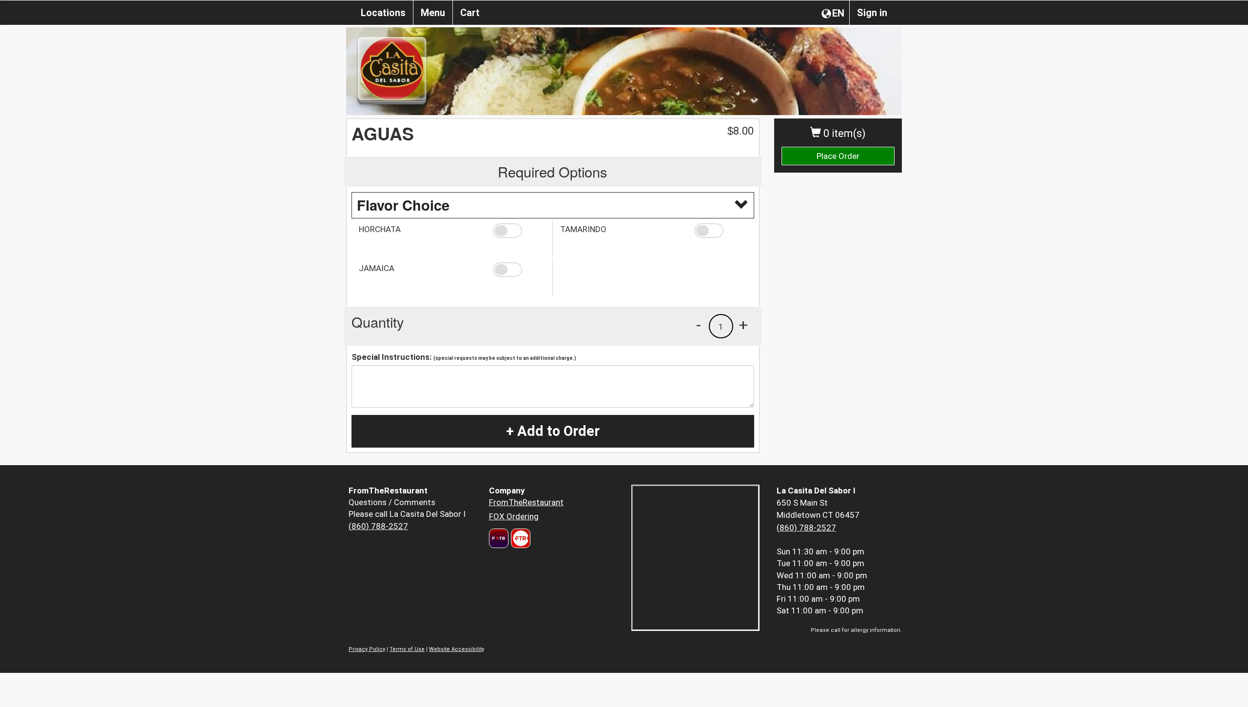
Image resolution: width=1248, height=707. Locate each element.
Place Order (838, 156)
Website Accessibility (456, 649)
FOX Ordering (514, 516)
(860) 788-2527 (378, 526)
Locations (383, 13)
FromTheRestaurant (526, 502)
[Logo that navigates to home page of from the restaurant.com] (498, 538)
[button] (519, 230)
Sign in (872, 13)
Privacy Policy (367, 649)
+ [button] (743, 324)
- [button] (698, 324)
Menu (433, 13)
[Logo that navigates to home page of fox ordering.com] (519, 538)
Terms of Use (407, 649)
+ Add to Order (553, 431)
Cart (470, 13)
